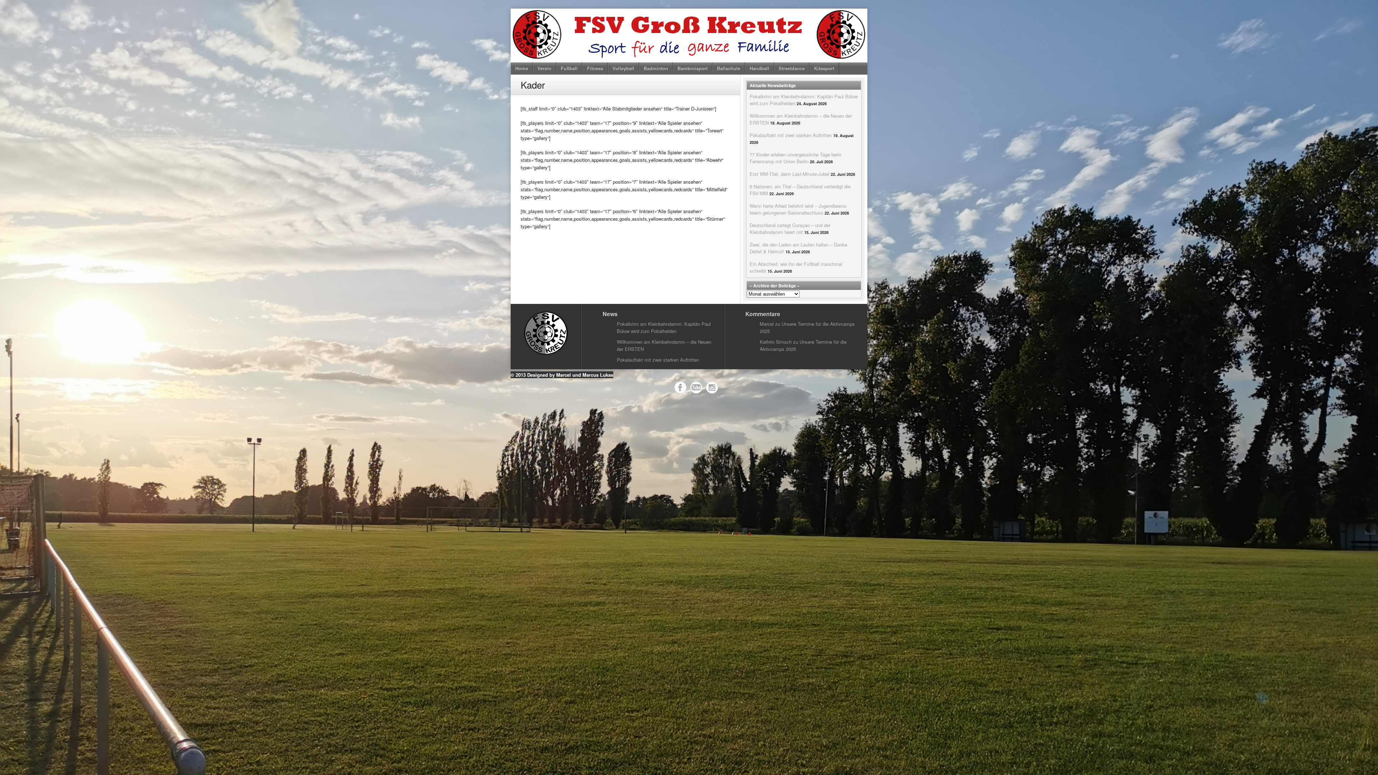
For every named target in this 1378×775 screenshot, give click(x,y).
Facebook (680, 387)
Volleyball (623, 68)
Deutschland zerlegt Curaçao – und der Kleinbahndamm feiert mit (790, 228)
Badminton (656, 68)
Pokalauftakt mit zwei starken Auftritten (791, 135)
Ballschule (728, 68)
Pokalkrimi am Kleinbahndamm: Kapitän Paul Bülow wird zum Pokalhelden (664, 327)
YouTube (696, 387)
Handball (759, 68)
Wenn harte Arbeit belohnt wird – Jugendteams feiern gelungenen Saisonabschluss (798, 209)
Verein (545, 68)
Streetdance (792, 68)
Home (521, 68)
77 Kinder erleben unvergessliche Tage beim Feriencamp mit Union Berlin (796, 158)
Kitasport (824, 68)
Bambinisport (693, 68)
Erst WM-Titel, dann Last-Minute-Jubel (789, 173)
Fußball (569, 68)
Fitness (595, 68)
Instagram (712, 387)
